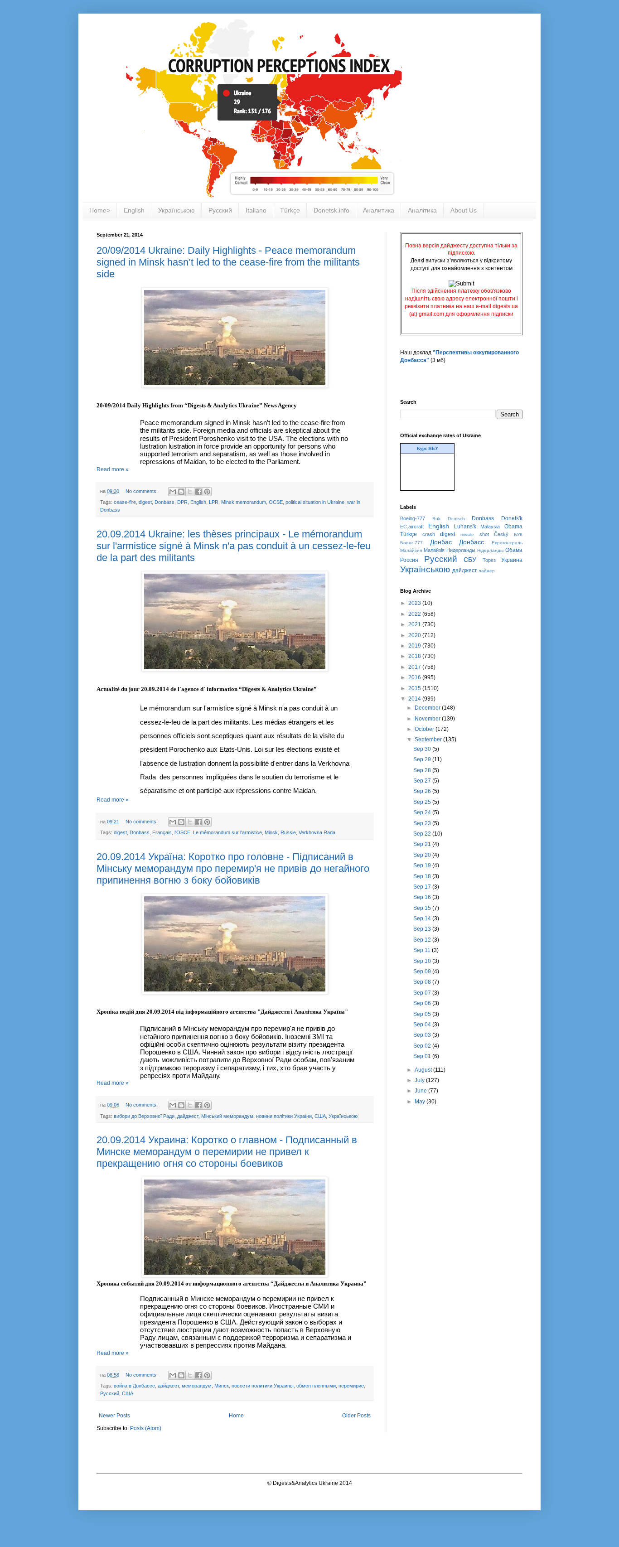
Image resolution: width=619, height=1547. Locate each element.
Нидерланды (460, 550)
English (134, 210)
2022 (415, 614)
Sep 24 (422, 812)
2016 (415, 677)
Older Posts (356, 1415)
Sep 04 (422, 1024)
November (428, 718)
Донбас (441, 542)
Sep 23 (422, 823)
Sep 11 (422, 950)
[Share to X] (189, 491)
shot (484, 534)
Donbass (164, 502)
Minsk (271, 832)
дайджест (187, 1116)
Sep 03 (422, 1035)
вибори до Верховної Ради (144, 1116)
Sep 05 (422, 1014)
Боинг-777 (411, 542)
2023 (415, 603)
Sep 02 (422, 1046)
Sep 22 (422, 834)
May (420, 1101)
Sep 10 (422, 961)
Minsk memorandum (243, 502)
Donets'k (511, 518)
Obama (513, 526)
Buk (436, 518)
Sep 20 (422, 855)
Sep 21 (422, 844)
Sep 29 (422, 759)
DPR (182, 502)
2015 (415, 688)
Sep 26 (422, 791)
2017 (415, 667)
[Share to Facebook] (198, 491)
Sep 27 (422, 781)
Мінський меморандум (227, 1116)
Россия (409, 560)
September (429, 739)
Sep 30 (422, 749)
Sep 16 (422, 897)
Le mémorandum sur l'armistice (227, 832)
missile (467, 534)
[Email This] (172, 491)
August (424, 1070)
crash (428, 534)
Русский (220, 210)
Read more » (113, 469)
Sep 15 (422, 908)
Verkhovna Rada (317, 832)
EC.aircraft (412, 526)
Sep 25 (422, 802)
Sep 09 (422, 971)
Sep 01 (422, 1056)
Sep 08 (422, 982)
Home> (99, 210)
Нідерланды (490, 550)
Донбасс (471, 542)
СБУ (470, 559)
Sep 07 (422, 993)
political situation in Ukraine (314, 502)
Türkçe (290, 210)
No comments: (142, 491)
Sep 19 (422, 865)
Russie (288, 832)
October (425, 729)
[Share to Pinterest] (207, 491)
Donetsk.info (331, 210)
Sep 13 (422, 929)
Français (162, 832)
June (421, 1091)
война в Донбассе (134, 1385)
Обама (513, 550)
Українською (176, 210)
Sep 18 (422, 876)
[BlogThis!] (181, 491)
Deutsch (456, 518)
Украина (511, 560)
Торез (489, 560)
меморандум (197, 1385)
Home (236, 1415)
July (420, 1080)
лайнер (487, 570)
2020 (415, 635)
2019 (415, 646)
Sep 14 (422, 918)
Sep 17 (422, 887)
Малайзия (411, 550)
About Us (463, 210)
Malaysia (490, 526)
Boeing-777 (412, 518)
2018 (415, 656)
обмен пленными (316, 1385)
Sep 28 (422, 770)
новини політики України (284, 1116)
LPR (213, 502)
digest (145, 502)
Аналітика (422, 210)
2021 (415, 624)
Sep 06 (422, 1003)
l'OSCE (182, 832)
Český (501, 534)
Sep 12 (422, 940)
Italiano (256, 210)
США (320, 1116)
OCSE (276, 502)
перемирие (351, 1385)
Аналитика (378, 210)
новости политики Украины (263, 1385)
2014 (415, 699)
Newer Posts (114, 1415)
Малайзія (434, 550)
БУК (518, 534)
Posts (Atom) (145, 1428)
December (428, 708)
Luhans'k (465, 526)
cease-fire (125, 502)
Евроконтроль (507, 542)
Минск (221, 1385)
